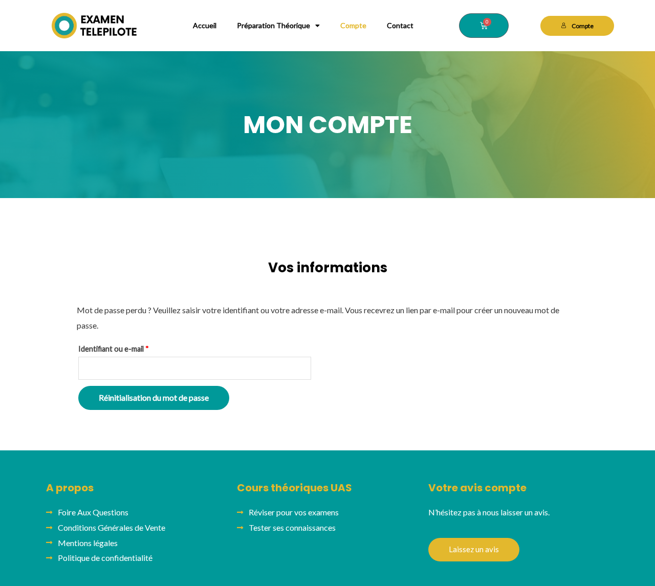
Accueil (204, 25)
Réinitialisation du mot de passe (154, 397)
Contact (400, 25)
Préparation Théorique (273, 25)
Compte (353, 25)
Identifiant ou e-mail (132, 347)
